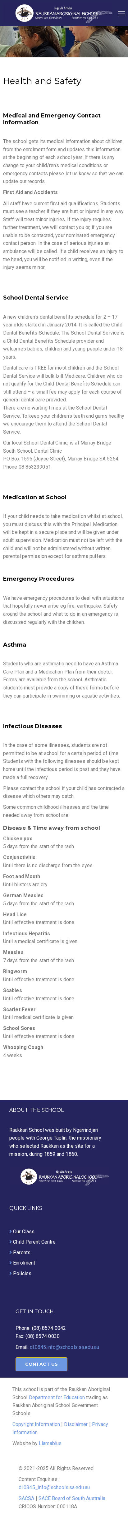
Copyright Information (36, 1424)
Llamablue (50, 1443)
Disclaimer (76, 1424)
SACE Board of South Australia (72, 1498)
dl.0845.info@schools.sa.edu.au (64, 1347)
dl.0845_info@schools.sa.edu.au (54, 1487)
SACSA (26, 1498)
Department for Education (57, 1397)
